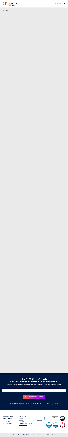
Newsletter (21, 421)
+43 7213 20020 (7, 423)
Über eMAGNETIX (23, 416)
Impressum (43, 434)
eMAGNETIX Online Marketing (10, 3)
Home (4, 10)
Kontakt (21, 418)
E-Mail (34, 387)
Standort (21, 419)
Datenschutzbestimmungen (28, 404)
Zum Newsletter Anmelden (34, 396)
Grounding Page (23, 424)
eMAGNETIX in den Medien (25, 423)
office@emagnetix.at (35, 434)
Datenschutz (50, 434)
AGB (55, 434)
